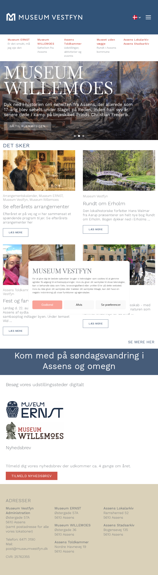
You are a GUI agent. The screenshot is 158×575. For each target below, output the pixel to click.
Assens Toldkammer (18, 290)
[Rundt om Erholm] (119, 153)
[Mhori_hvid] (44, 14)
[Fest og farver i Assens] (39, 247)
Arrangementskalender (20, 196)
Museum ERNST (19, 39)
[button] (75, 136)
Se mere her (141, 342)
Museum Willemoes (44, 200)
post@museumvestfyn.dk (27, 549)
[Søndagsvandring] (119, 247)
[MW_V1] (35, 423)
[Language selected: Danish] (136, 17)
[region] (79, 100)
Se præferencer (111, 304)
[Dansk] (136, 17)
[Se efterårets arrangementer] (39, 153)
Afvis (79, 304)
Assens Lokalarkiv (136, 39)
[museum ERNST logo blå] (35, 403)
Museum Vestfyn (15, 200)
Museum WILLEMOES (73, 525)
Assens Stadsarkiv (136, 43)
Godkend (47, 304)
